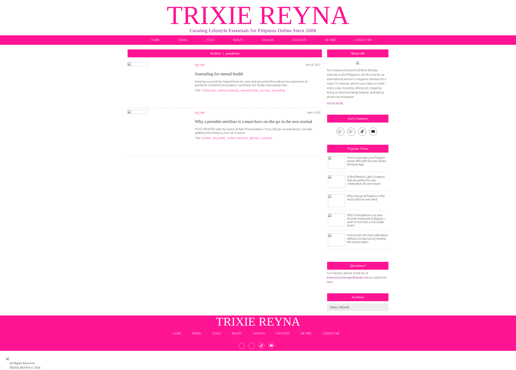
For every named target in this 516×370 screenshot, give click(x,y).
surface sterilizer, (238, 138)
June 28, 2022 (312, 64)
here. (330, 282)
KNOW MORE (335, 103)
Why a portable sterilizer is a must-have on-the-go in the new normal (253, 121)
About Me (358, 53)
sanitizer (266, 138)
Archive (225, 53)
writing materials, (229, 90)
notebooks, (209, 90)
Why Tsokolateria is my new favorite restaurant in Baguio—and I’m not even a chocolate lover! (366, 220)
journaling (278, 90)
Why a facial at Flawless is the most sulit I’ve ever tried (366, 197)
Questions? (358, 266)
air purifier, (219, 138)
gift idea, (255, 138)
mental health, (250, 90)
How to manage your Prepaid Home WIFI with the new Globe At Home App (366, 161)
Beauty (238, 40)
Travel (183, 40)
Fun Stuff (299, 40)
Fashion (268, 40)
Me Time (330, 40)
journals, (265, 90)
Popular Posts (357, 149)
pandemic (233, 53)
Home (155, 40)
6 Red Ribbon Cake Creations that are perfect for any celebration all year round (366, 180)
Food (210, 40)
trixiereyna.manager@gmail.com (348, 277)
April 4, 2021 (313, 112)
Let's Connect (358, 118)
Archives (358, 297)
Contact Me (363, 40)
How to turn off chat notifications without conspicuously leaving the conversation (367, 238)
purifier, (207, 138)
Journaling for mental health (219, 73)
